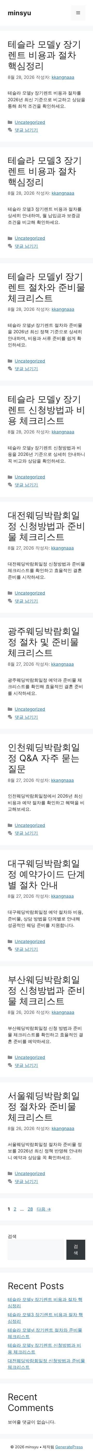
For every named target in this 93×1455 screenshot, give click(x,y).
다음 (44, 1209)
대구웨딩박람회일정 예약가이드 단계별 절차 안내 (46, 874)
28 (30, 1209)
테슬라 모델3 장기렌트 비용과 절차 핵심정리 (45, 171)
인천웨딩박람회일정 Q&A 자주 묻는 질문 (44, 758)
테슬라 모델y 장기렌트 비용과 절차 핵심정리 (44, 55)
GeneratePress (69, 1446)
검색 (12, 1236)
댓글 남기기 (26, 130)
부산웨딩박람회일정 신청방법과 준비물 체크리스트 (46, 990)
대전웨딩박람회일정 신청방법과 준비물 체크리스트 (46, 526)
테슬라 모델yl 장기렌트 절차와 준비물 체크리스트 (46, 287)
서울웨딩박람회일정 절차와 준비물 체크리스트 (44, 1106)
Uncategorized (30, 122)
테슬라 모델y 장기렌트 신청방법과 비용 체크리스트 (46, 409)
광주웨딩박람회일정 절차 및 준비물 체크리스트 (44, 642)
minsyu (19, 13)
